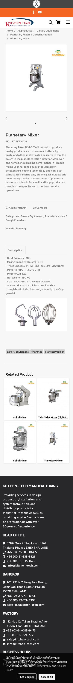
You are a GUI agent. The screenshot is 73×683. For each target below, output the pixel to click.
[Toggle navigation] (68, 22)
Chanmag (20, 229)
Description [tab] (15, 250)
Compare (41, 208)
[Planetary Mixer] (36, 78)
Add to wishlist (17, 208)
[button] (49, 22)
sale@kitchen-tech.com (23, 639)
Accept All (47, 676)
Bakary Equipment (32, 216)
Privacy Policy (43, 665)
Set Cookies (27, 676)
